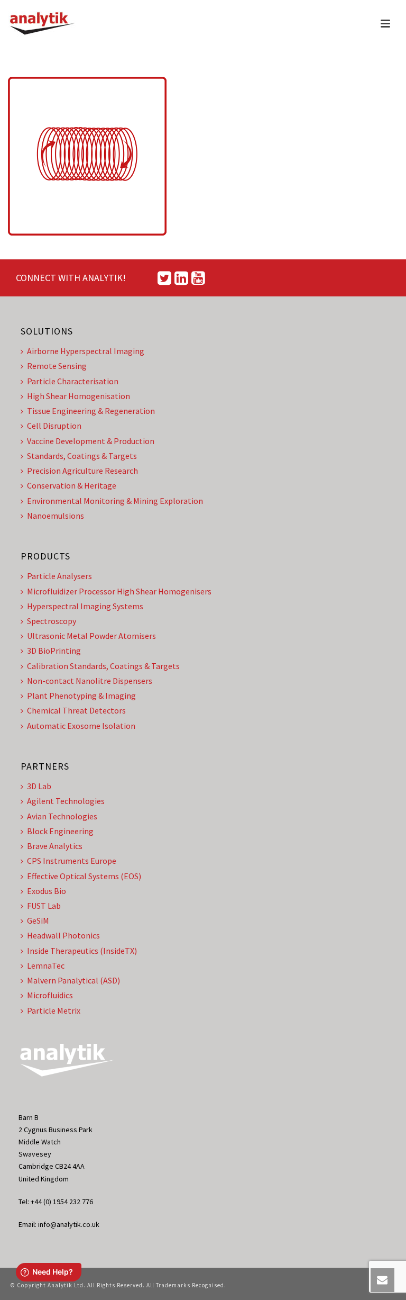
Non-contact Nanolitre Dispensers (89, 680)
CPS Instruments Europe (71, 860)
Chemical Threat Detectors (76, 710)
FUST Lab (44, 905)
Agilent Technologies (66, 801)
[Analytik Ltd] (42, 24)
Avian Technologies (62, 816)
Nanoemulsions (55, 515)
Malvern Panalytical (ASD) (73, 980)
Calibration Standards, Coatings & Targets (103, 666)
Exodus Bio (46, 891)
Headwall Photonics (63, 935)
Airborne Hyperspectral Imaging (85, 351)
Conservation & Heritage (71, 485)
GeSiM (38, 920)
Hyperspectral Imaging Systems (85, 606)
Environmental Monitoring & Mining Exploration (115, 500)
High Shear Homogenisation (78, 396)
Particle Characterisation (72, 381)
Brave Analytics (54, 846)
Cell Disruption (54, 425)
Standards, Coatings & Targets (82, 456)
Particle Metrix (53, 1010)
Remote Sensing (57, 366)
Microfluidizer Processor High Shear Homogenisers (119, 591)
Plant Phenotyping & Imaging (81, 695)
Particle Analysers (59, 576)
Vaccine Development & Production (90, 441)
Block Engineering (60, 831)
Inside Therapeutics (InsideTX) (82, 950)
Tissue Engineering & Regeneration (91, 411)
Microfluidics (50, 995)
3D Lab (39, 786)
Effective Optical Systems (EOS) (84, 876)
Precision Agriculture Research (82, 470)
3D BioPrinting (54, 650)
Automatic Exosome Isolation (81, 725)
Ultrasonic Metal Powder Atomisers (91, 635)
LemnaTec (45, 965)
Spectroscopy (51, 621)
